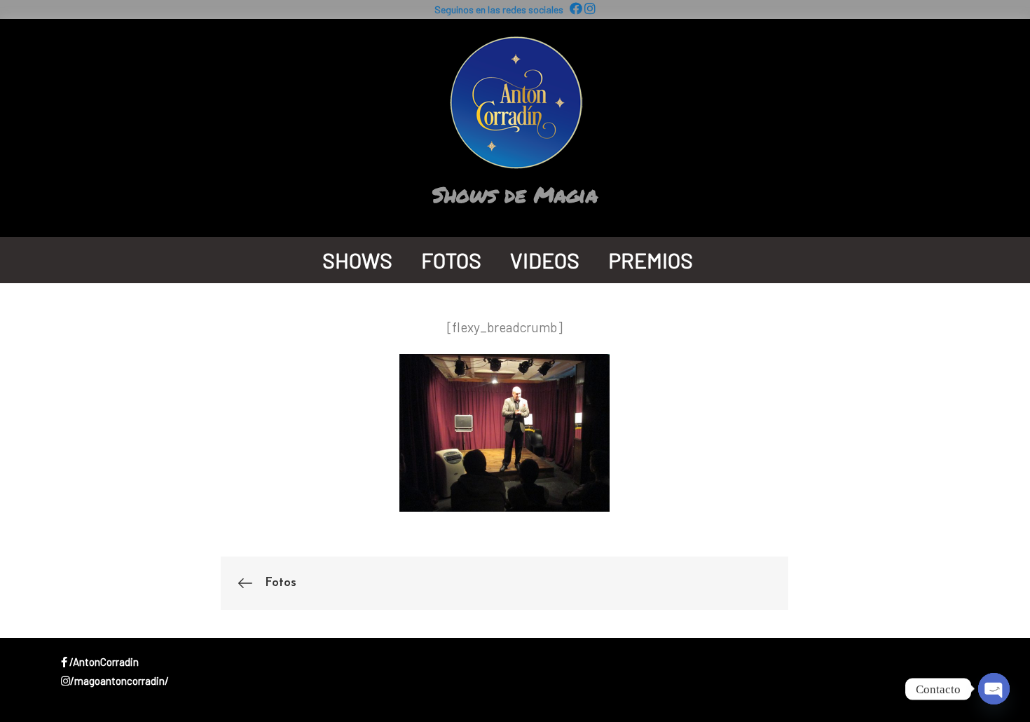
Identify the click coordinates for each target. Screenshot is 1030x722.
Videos (544, 260)
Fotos (451, 260)
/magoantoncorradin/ (119, 680)
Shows (357, 260)
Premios (650, 260)
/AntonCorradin (103, 661)
